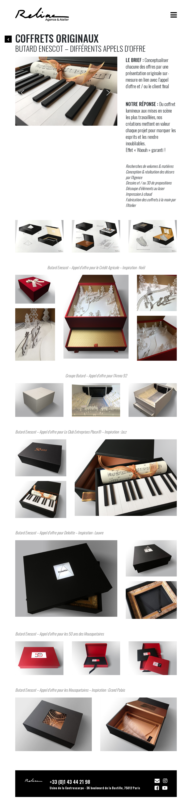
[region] (66, 91)
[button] (23, 91)
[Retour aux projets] (8, 39)
